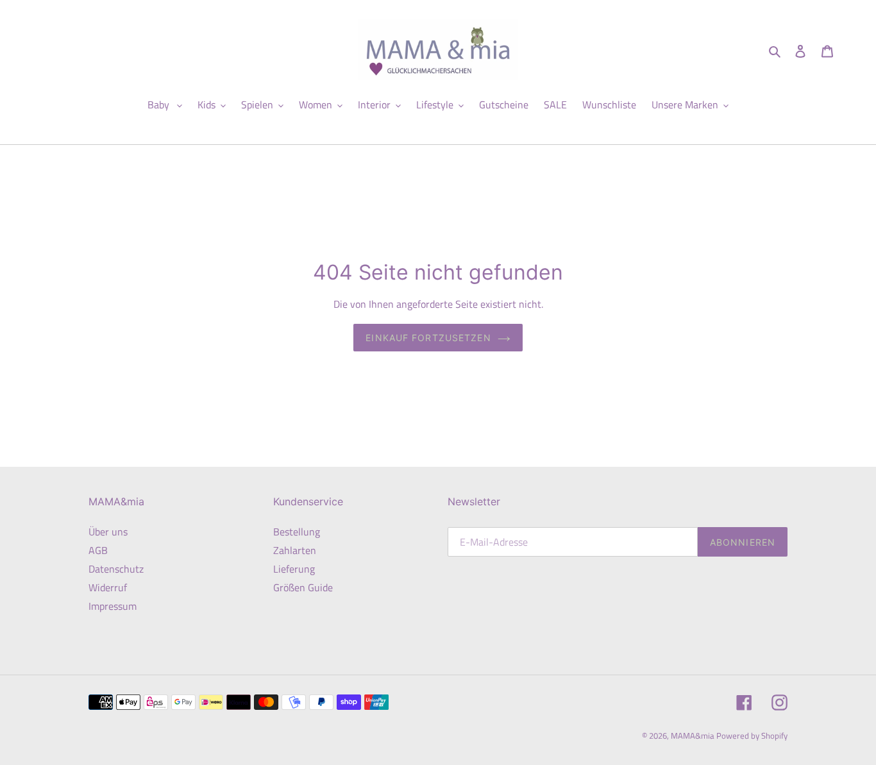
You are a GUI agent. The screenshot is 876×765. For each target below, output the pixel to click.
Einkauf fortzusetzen (428, 337)
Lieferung (294, 568)
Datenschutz (116, 568)
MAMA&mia (693, 735)
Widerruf (107, 587)
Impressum (112, 606)
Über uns (108, 531)
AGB (98, 550)
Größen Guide (303, 587)
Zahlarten (294, 550)
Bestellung (296, 531)
